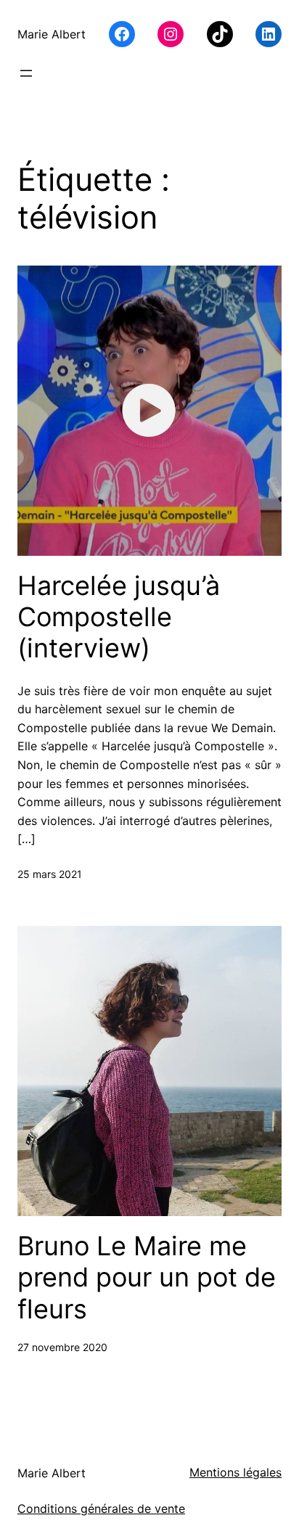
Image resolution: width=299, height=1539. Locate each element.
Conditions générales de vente (101, 1508)
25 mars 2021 (49, 874)
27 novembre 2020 (62, 1347)
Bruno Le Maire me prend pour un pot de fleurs (146, 1277)
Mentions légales (235, 1472)
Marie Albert (51, 34)
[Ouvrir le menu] (26, 73)
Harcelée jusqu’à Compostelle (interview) (118, 617)
